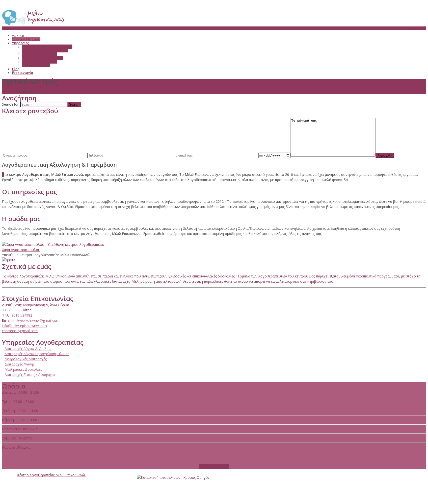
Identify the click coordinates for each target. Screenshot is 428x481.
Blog (16, 69)
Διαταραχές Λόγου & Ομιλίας (47, 47)
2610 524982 (21, 315)
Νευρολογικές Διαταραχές (45, 50)
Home (7, 91)
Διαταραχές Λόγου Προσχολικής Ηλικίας (36, 353)
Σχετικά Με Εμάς (26, 39)
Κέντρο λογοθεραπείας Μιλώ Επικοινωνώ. (51, 475)
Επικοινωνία (22, 72)
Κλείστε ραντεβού (214, 466)
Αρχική (18, 35)
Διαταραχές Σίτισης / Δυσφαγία (29, 374)
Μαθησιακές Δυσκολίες (42, 58)
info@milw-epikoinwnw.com (24, 325)
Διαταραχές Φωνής (39, 54)
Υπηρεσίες (20, 43)
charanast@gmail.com (20, 330)
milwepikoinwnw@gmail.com (36, 320)
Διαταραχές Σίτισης (39, 61)
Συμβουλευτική (36, 65)
